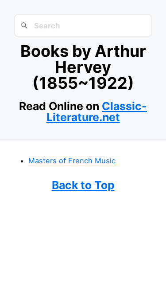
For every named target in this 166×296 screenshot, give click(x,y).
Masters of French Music (72, 160)
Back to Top (83, 185)
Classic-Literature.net (96, 111)
